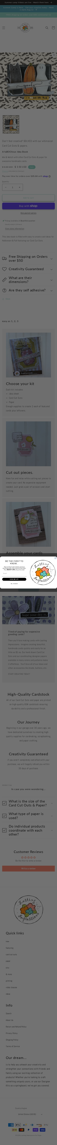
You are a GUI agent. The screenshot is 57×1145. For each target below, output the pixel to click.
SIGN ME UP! (14, 579)
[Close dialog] (55, 558)
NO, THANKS (14, 583)
